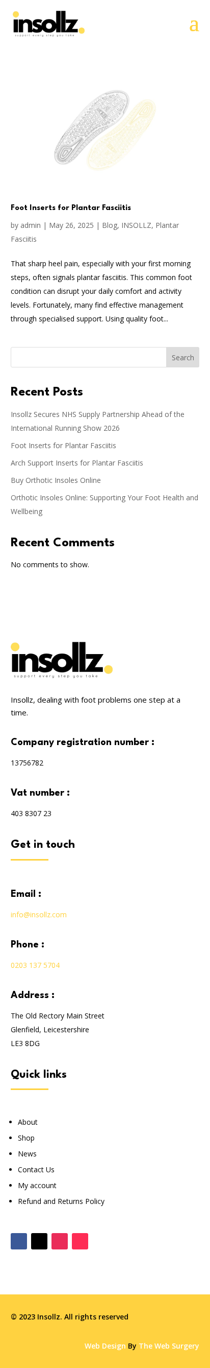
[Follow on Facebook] (19, 1241)
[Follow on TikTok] (80, 1241)
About (28, 1122)
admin (30, 225)
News (27, 1153)
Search (183, 357)
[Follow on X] (39, 1241)
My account (37, 1185)
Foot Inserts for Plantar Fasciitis (71, 208)
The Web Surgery (169, 1346)
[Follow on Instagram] (59, 1241)
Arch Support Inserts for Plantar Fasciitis (77, 463)
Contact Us (36, 1169)
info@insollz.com (39, 914)
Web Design (105, 1346)
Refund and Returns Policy (61, 1201)
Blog (109, 225)
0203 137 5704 (35, 965)
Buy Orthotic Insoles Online (56, 480)
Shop (26, 1138)
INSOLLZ (136, 225)
